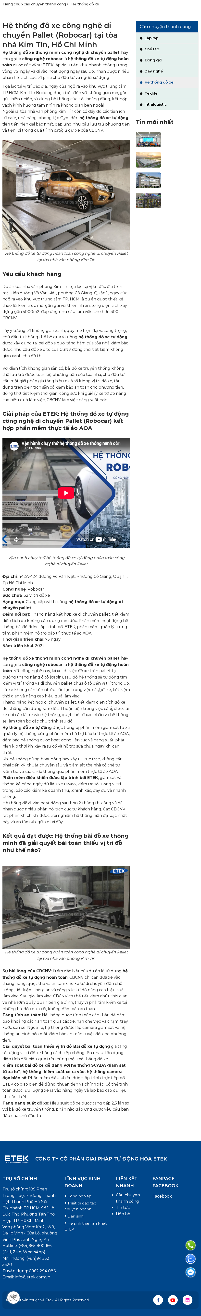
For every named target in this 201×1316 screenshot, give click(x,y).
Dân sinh (75, 1216)
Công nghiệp (78, 1196)
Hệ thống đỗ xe (85, 4)
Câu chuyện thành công (45, 4)
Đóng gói (153, 60)
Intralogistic (155, 104)
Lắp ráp (151, 38)
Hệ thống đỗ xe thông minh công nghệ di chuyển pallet (60, 52)
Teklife (151, 93)
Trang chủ (11, 4)
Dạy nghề (153, 71)
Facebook (162, 1196)
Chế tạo (151, 49)
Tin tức (123, 1207)
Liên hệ (123, 1214)
